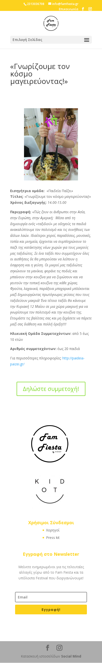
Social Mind (71, 656)
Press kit (53, 537)
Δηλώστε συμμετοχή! (51, 389)
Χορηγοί (52, 530)
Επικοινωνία (68, 9)
